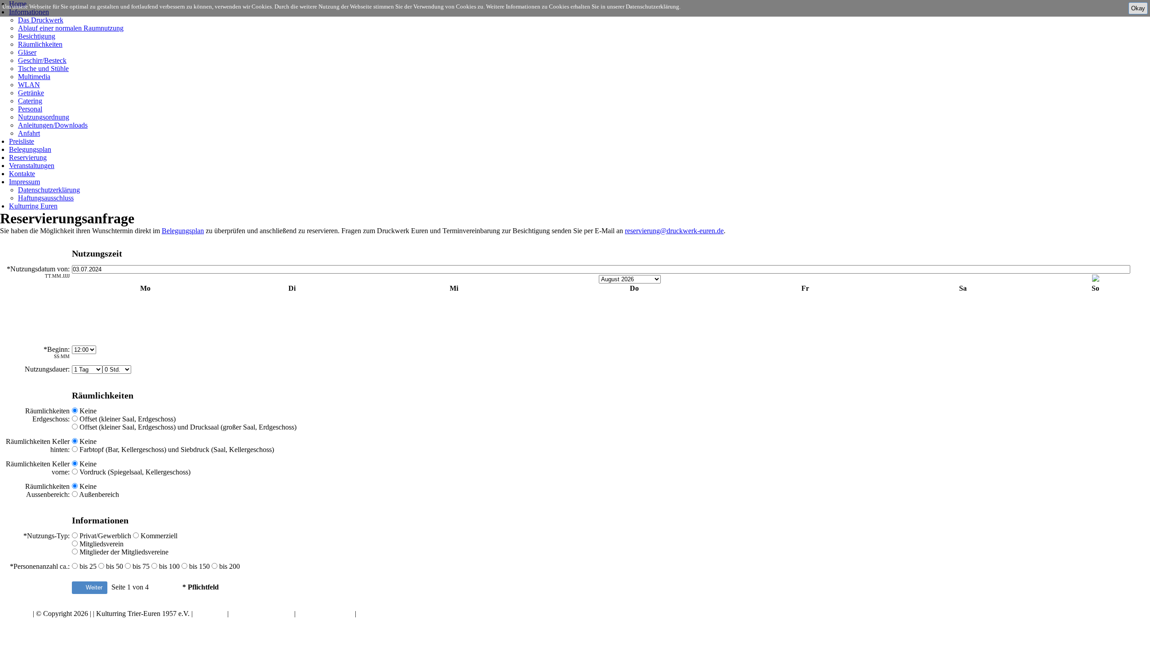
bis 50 (113, 566)
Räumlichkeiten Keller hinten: (38, 445)
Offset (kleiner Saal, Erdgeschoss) (127, 419)
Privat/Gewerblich (105, 536)
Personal (30, 109)
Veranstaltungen (31, 165)
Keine (87, 411)
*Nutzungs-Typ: (46, 536)
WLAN (29, 85)
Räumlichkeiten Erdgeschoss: (47, 415)
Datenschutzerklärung (49, 190)
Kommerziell (158, 536)
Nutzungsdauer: (47, 369)
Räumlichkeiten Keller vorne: (38, 468)
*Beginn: (57, 352)
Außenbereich (98, 494)
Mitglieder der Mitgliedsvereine (123, 552)
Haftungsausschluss (46, 198)
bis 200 (228, 566)
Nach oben (15, 613)
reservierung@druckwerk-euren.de (674, 231)
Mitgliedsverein (101, 544)
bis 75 (140, 566)
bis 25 (87, 566)
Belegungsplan (30, 149)
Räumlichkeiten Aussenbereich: (47, 490)
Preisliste (21, 141)
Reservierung (28, 157)
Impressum (24, 182)
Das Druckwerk (40, 20)
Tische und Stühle (43, 68)
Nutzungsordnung (43, 117)
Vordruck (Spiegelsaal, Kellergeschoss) (134, 472)
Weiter (93, 587)
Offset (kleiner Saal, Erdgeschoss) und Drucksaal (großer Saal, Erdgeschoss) (187, 427)
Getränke (31, 93)
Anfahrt (29, 133)
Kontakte (22, 173)
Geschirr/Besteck (42, 60)
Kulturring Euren (33, 206)
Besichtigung (36, 36)
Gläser (27, 52)
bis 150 (198, 566)
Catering (30, 101)
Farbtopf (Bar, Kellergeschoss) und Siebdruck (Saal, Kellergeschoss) (176, 449)
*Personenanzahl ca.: (40, 566)
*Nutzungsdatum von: (38, 272)
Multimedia (34, 76)
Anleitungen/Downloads (53, 125)
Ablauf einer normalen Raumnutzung (71, 28)
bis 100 (168, 566)
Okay (1138, 8)
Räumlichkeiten (40, 44)
